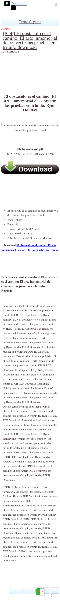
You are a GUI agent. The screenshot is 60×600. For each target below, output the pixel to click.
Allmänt (5, 28)
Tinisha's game (30, 21)
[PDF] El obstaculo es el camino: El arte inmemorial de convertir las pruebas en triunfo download (30, 40)
